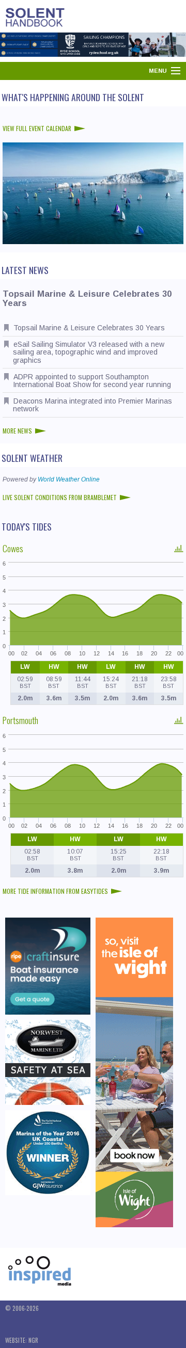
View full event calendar (37, 128)
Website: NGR (21, 1340)
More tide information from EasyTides (55, 891)
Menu (158, 71)
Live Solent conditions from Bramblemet (60, 497)
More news (17, 430)
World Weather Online (69, 479)
